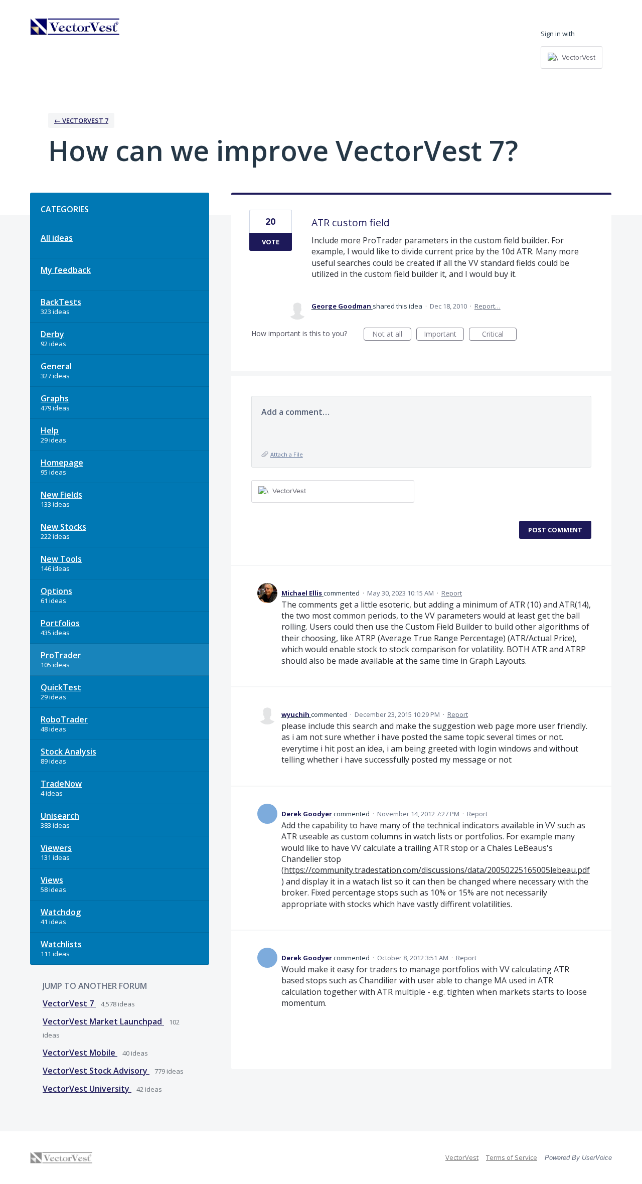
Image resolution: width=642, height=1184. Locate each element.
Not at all (391, 335)
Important (444, 335)
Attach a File (286, 454)
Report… (487, 306)
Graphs (55, 398)
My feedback (66, 269)
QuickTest (61, 687)
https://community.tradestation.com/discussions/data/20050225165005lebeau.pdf (437, 869)
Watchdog (61, 912)
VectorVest (461, 1157)
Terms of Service (511, 1157)
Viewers (56, 847)
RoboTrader (64, 719)
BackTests (61, 302)
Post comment (555, 529)
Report (451, 593)
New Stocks (63, 526)
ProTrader (61, 655)
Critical (499, 335)
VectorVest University (87, 1088)
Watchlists (61, 944)
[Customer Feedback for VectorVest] (75, 26)
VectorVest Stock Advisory (96, 1070)
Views (52, 879)
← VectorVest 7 (81, 120)
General (56, 366)
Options (56, 591)
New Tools (61, 558)
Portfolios (60, 623)
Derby (52, 334)
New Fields (61, 494)
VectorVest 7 (69, 1003)
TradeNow (61, 783)
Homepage (62, 462)
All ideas (57, 237)
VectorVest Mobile (80, 1052)
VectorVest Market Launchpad (103, 1021)
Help (50, 430)
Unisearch (60, 815)
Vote (270, 241)
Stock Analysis (68, 751)
